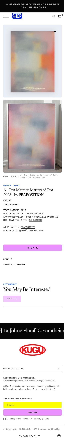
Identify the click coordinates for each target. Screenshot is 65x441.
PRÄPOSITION (28, 221)
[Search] (51, 16)
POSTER (14, 171)
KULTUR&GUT (35, 214)
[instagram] (56, 435)
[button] (7, 16)
